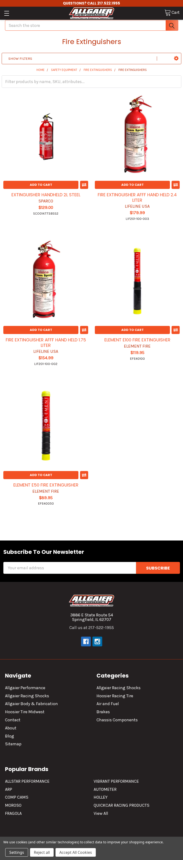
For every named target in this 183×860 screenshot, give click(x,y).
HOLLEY (100, 797)
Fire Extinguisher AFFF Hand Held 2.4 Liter (137, 197)
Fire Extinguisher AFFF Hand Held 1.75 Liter (46, 342)
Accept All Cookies (75, 852)
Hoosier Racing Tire (115, 695)
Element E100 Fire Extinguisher (137, 340)
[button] (176, 58)
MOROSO (13, 805)
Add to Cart (41, 184)
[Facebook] (86, 641)
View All (101, 813)
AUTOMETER (105, 789)
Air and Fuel (108, 703)
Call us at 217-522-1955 (91, 627)
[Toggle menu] (6, 13)
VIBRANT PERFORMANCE (116, 781)
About (10, 728)
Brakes (103, 711)
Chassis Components (117, 719)
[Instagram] (97, 641)
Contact (12, 719)
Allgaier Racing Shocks (27, 695)
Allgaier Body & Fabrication (31, 703)
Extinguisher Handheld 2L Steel (45, 195)
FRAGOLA (13, 813)
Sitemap (13, 744)
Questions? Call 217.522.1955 (91, 3)
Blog (9, 736)
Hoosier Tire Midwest (25, 711)
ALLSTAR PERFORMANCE (27, 781)
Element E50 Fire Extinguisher (45, 485)
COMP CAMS (16, 797)
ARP (8, 789)
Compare (84, 185)
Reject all (42, 852)
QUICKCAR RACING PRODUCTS (121, 805)
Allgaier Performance (25, 687)
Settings (16, 852)
